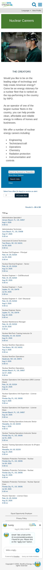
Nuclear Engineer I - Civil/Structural (15, 275)
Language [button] (26, 10)
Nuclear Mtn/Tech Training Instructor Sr (17, 333)
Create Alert (22, 195)
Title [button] (4, 213)
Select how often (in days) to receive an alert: (20, 191)
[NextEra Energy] (7, 4)
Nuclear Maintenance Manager (14, 322)
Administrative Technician (11, 229)
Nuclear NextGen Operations (13, 345)
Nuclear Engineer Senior (11, 310)
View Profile (36, 10)
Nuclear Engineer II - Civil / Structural (16, 299)
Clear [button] (11, 183)
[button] (40, 4)
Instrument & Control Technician (14, 241)
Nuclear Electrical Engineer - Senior (15, 264)
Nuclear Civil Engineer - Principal (14, 252)
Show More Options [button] (15, 175)
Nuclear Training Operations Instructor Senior (19, 421)
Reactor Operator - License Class (15, 496)
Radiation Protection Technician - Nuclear (17, 459)
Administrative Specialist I (12, 218)
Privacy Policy (21, 518)
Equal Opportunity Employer (21, 513)
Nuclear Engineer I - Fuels (12, 287)
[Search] (34, 4)
